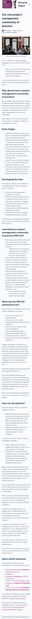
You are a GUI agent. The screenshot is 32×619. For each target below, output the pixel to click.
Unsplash (23, 56)
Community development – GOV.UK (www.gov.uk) (16, 576)
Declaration (5, 32)
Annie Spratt (15, 56)
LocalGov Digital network (17, 598)
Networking (13, 32)
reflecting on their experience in (17, 583)
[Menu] (29, 4)
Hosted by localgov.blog (21, 617)
